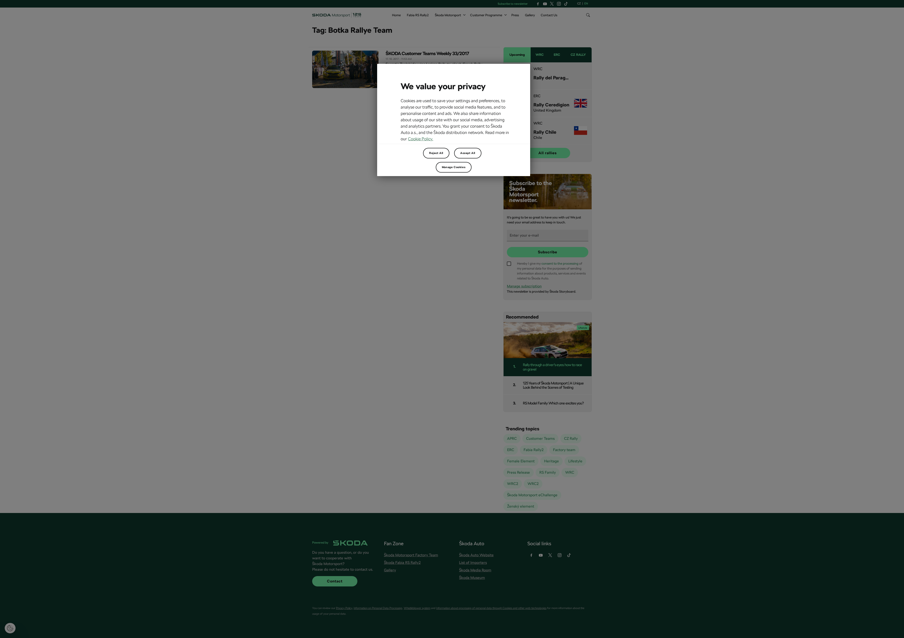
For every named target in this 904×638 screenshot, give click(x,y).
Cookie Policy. (420, 138)
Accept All (467, 153)
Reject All (436, 153)
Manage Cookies (453, 167)
